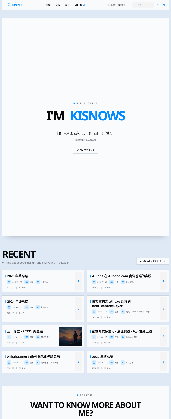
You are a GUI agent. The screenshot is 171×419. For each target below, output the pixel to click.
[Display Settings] (158, 5)
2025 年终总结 (17, 276)
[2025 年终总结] (78, 281)
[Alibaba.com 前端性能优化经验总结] (78, 361)
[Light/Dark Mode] (164, 5)
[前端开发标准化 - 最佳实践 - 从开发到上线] (163, 336)
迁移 (148, 311)
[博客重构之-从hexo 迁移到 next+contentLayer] (163, 308)
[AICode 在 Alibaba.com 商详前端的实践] (163, 281)
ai (127, 282)
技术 (116, 282)
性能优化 (54, 362)
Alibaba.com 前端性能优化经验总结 (33, 357)
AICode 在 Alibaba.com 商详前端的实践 (121, 276)
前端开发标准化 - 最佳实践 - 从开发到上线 (122, 331)
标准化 (129, 337)
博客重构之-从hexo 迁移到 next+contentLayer (111, 303)
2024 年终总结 (17, 301)
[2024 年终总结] (78, 308)
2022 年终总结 (102, 357)
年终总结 (44, 282)
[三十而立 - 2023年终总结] (70, 336)
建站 (128, 311)
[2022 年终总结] (163, 361)
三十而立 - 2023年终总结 (25, 331)
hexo (134, 311)
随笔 (32, 282)
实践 (132, 282)
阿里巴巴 (44, 362)
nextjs (141, 311)
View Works (85, 150)
